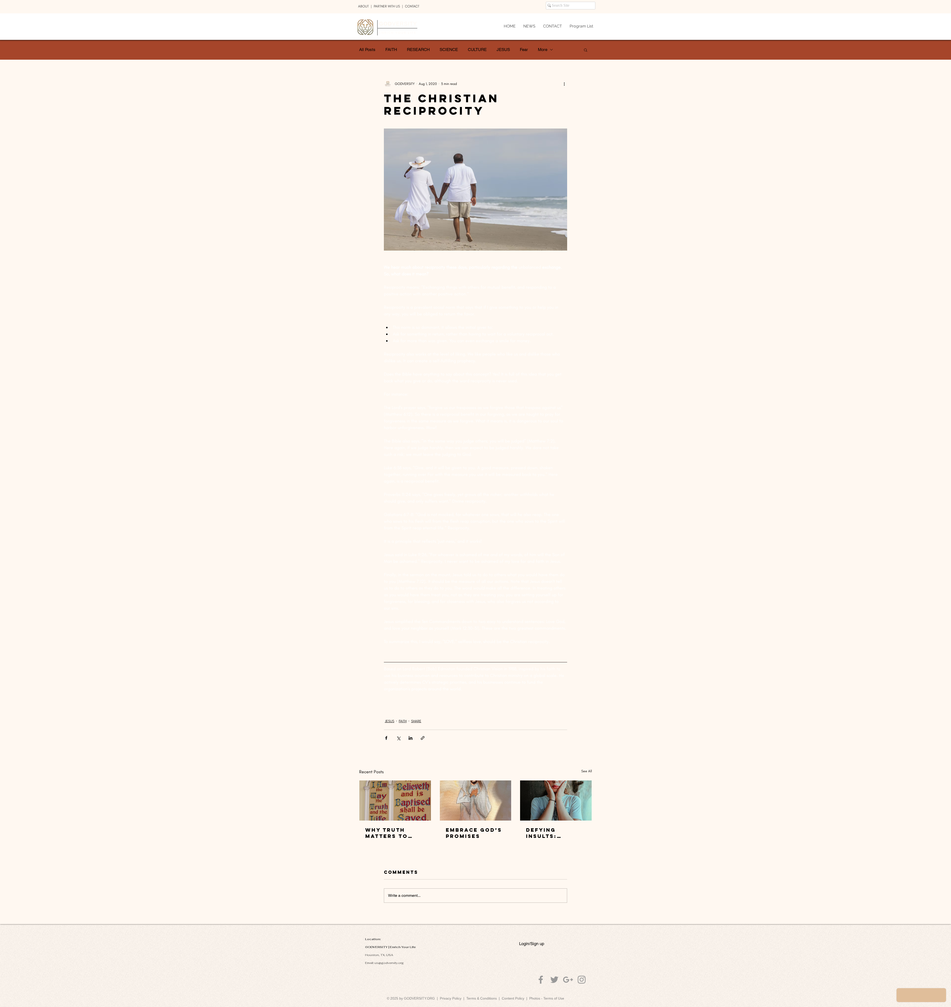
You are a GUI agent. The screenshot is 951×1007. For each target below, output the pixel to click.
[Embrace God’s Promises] (475, 800)
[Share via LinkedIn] (410, 738)
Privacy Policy (450, 998)
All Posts (367, 49)
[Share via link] (422, 738)
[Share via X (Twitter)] (398, 738)
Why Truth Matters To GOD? (386, 833)
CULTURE (477, 49)
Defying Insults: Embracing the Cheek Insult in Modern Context (554, 833)
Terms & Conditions (482, 998)
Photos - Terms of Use (546, 998)
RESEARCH (418, 49)
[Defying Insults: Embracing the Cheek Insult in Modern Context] (556, 800)
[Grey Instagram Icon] (581, 979)
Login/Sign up (531, 943)
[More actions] (564, 84)
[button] (585, 50)
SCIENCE (449, 49)
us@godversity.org (389, 963)
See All (586, 771)
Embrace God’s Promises (474, 833)
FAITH (391, 49)
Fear (524, 49)
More (542, 49)
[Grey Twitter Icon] (554, 979)
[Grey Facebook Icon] (540, 979)
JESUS (503, 49)
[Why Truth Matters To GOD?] (395, 800)
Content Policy (513, 998)
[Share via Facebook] (386, 738)
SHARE (416, 721)
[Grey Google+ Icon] (568, 979)
